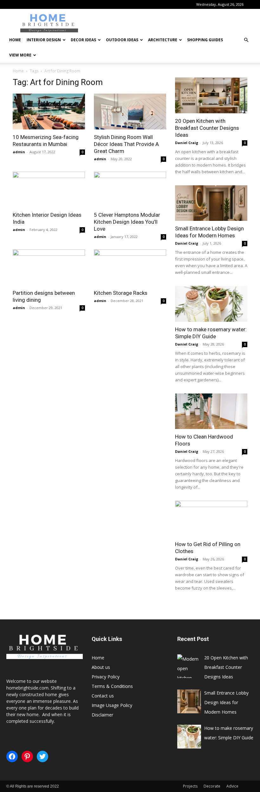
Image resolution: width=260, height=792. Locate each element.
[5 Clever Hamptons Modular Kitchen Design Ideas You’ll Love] (130, 190)
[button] (246, 40)
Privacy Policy (106, 677)
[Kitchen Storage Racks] (130, 267)
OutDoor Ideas (122, 40)
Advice (232, 786)
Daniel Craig (186, 142)
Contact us (103, 696)
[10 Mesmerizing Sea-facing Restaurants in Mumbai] (49, 111)
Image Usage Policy (112, 705)
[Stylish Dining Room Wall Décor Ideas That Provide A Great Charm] (130, 111)
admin (19, 151)
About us (101, 667)
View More (20, 55)
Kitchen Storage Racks (120, 293)
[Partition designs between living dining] (49, 267)
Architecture (162, 40)
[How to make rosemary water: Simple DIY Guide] (211, 304)
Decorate (212, 786)
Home (15, 40)
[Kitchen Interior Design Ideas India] (49, 190)
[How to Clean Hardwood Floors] (211, 411)
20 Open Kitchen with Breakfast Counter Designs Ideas (207, 128)
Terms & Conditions (112, 686)
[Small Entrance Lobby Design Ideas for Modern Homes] (211, 203)
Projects (190, 786)
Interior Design (44, 40)
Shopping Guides (205, 40)
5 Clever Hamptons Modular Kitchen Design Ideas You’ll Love (127, 222)
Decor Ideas (83, 40)
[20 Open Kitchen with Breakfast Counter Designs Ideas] (211, 95)
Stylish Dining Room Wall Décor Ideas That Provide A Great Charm (126, 144)
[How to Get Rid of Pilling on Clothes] (211, 519)
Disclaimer (102, 715)
